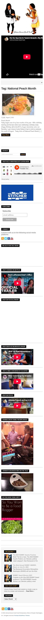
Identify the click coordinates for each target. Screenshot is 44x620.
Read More (5, 135)
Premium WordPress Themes (22, 615)
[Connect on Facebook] (8, 238)
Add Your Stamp (11, 586)
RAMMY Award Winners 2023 (22, 575)
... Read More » (29, 591)
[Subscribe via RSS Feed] (2, 238)
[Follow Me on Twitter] (5, 238)
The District (9, 551)
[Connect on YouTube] (12, 238)
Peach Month (5, 120)
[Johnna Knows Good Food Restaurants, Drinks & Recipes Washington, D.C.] (22, 34)
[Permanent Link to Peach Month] (22, 104)
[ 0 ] (4, 117)
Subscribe (7, 211)
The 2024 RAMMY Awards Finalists (24, 555)
